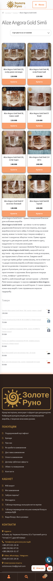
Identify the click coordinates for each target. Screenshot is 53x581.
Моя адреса (10, 500)
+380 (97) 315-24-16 (10, 545)
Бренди (8, 438)
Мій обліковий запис (9, 577)
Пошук (26, 577)
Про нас (8, 443)
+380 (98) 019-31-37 (10, 551)
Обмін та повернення (14, 466)
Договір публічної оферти (16, 462)
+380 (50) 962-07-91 (10, 548)
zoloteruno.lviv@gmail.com (14, 566)
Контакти (9, 471)
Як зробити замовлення (15, 447)
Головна (8, 13)
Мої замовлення (12, 490)
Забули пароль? (12, 495)
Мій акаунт (10, 485)
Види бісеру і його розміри (16, 517)
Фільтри (40, 568)
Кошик (40, 574)
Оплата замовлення (13, 457)
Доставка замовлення (14, 452)
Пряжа (15, 13)
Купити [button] (13, 81)
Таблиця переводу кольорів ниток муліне (23, 504)
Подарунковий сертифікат (17, 433)
